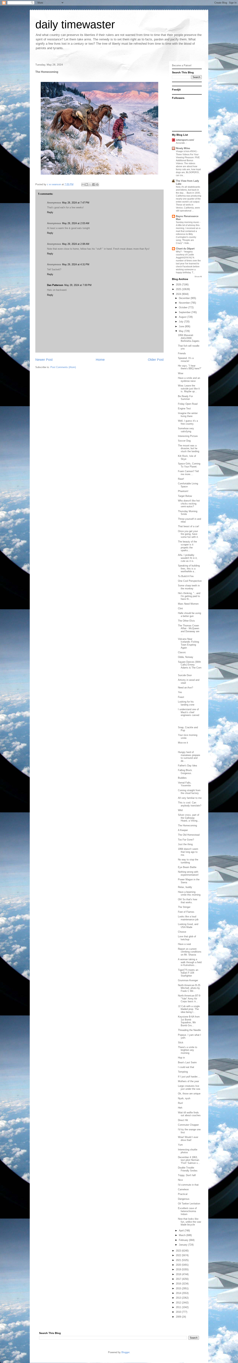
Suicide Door (185, 675)
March (182, 1235)
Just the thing (185, 844)
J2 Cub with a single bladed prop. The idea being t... (189, 1009)
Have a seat (184, 944)
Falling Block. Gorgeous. (185, 772)
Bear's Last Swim (187, 1062)
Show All (198, 277)
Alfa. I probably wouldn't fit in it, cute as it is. (187, 558)
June (182, 326)
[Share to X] (90, 184)
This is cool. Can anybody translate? (189, 804)
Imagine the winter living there (188, 415)
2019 (179, 1269)
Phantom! (183, 491)
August (183, 317)
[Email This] (83, 184)
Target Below (185, 496)
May (181, 331)
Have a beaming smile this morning (189, 893)
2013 (179, 1297)
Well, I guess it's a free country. (188, 422)
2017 (179, 1279)
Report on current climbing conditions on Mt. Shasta (189, 952)
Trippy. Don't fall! (187, 1175)
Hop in (181, 1057)
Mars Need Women (188, 603)
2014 (179, 1293)
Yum (180, 1144)
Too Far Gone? (186, 839)
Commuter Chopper (188, 1124)
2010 (179, 1312)
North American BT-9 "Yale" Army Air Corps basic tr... (189, 998)
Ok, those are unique (189, 1093)
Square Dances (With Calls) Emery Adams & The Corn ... (189, 666)
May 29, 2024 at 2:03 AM (75, 223)
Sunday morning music (188, 222)
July (181, 321)
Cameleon (183, 1189)
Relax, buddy (185, 887)
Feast (181, 697)
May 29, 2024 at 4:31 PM (75, 264)
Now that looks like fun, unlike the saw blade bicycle (189, 1221)
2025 (179, 289)
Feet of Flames (186, 911)
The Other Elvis (186, 620)
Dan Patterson (55, 285)
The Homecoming (187, 825)
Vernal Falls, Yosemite (184, 784)
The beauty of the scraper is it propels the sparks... (187, 546)
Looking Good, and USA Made (188, 926)
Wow (180, 373)
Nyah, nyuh (184, 1098)
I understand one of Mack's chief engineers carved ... (188, 713)
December (185, 298)
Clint (180, 608)
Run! (180, 1103)
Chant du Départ (185, 248)
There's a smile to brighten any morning (187, 1050)
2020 (179, 1264)
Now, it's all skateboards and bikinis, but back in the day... (188, 190)
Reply (50, 212)
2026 (179, 284)
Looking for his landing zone (186, 703)
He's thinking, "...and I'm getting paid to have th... (189, 596)
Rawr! (181, 478)
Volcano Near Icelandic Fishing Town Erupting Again (188, 643)
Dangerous (183, 1199)
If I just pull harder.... (189, 1076)
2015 (179, 1288)
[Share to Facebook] (94, 184)
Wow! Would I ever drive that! (188, 1138)
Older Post (156, 360)
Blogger (125, 1352)
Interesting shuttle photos (187, 1151)
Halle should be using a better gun (189, 614)
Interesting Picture (188, 436)
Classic (182, 652)
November (185, 302)
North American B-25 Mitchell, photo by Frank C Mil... (189, 988)
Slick (180, 1042)
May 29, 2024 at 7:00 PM (77, 285)
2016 (179, 1283)
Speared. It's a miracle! (186, 359)
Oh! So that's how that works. (187, 901)
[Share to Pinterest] (97, 184)
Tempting (183, 1071)
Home (100, 360)
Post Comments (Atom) (63, 367)
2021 (179, 1260)
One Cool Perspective (190, 580)
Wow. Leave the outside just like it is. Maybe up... (189, 388)
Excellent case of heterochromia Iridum (187, 1211)
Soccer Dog (184, 440)
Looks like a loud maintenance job (188, 918)
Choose (182, 931)
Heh (180, 1107)
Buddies (182, 777)
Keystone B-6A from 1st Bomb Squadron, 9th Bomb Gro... (189, 1021)
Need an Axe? (185, 687)
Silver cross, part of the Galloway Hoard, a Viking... (189, 817)
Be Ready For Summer (185, 398)
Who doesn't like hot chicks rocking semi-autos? (189, 503)
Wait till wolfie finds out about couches (189, 1114)
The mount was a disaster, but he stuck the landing (188, 448)
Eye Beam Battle (187, 867)
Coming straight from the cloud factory (189, 792)
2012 (179, 1302)
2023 (179, 1250)
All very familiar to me (190, 798)
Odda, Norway (185, 657)
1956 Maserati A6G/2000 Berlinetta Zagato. (189, 338)
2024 (179, 294)
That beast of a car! (188, 526)
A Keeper (183, 830)
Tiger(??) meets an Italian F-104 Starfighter (188, 973)
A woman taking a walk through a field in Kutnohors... (190, 962)
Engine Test (184, 408)
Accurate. (181, 143)
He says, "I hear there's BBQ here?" (189, 367)
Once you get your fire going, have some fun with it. (188, 534)
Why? (179, 251)
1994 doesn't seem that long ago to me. (188, 852)
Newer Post (44, 360)
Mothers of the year (188, 1081)
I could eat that (186, 1067)
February (184, 1240)
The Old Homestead (189, 834)
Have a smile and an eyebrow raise (189, 379)
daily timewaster (75, 24)
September (185, 312)
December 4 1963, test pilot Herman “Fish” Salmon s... (189, 1160)
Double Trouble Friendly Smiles (187, 1169)
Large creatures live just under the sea (189, 1087)
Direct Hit (183, 1120)
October (183, 307)
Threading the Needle (189, 1030)
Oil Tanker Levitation (189, 1203)
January (183, 1244)
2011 (179, 1307)
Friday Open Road (187, 403)
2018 (179, 1274)
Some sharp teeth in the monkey (189, 587)
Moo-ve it (183, 742)
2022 (179, 1255)
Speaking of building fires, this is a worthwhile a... (189, 568)
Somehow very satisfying (186, 430)
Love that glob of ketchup (187, 938)
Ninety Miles (183, 148)
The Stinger (184, 907)
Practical (182, 1194)
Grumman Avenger (188, 980)
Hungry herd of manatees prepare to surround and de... (189, 756)
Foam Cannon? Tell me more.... (188, 473)
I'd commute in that (188, 1184)
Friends (182, 353)
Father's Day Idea (187, 765)
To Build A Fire (186, 576)
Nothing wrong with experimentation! (188, 873)
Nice (180, 1180)
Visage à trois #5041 (186, 151)
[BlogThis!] (87, 184)
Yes (180, 692)
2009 (179, 1316)
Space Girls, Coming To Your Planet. (189, 465)
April (181, 1230)
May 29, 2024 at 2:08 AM (75, 244)
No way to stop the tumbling (188, 861)
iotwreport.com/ (185, 139)
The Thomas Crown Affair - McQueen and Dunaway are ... (188, 630)
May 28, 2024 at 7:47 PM (75, 202)
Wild (180, 810)
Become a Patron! (182, 65)
